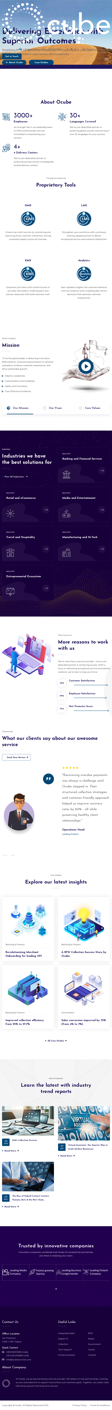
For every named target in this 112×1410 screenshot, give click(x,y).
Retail (91, 1338)
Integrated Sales (66, 1333)
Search (89, 49)
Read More (11, 1150)
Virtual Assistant (66, 1355)
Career (91, 1349)
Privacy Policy (80, 1405)
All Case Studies (57, 1040)
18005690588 (54, 49)
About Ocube (16, 62)
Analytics (84, 260)
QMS (28, 205)
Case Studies (41, 62)
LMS (84, 205)
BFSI (90, 1333)
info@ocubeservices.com (18, 1359)
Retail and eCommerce (21, 498)
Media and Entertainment (78, 498)
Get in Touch (11, 56)
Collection (63, 1344)
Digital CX (63, 1338)
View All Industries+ (16, 476)
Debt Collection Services (24, 1140)
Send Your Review (17, 757)
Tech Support (65, 1349)
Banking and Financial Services (82, 459)
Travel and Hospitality (20, 537)
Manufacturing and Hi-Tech (79, 537)
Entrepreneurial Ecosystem (23, 576)
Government (94, 1344)
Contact (92, 1355)
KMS (28, 260)
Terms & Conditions (100, 1405)
